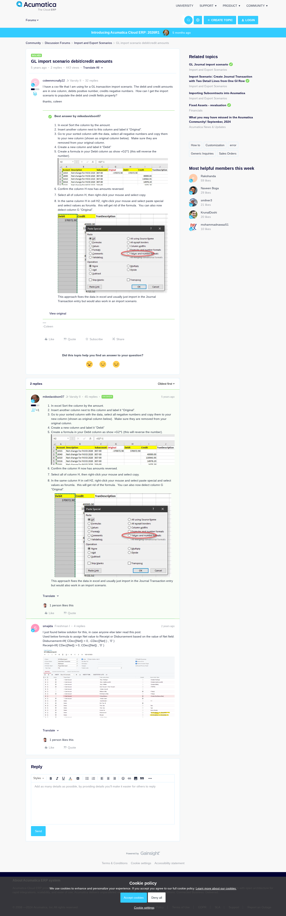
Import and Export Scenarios (93, 43)
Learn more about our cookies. (216, 888)
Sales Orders (227, 153)
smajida (48, 626)
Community (255, 5)
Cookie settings (141, 863)
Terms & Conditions (115, 863)
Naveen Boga (210, 188)
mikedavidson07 (53, 396)
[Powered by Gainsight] (143, 854)
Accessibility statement (169, 863)
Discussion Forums (57, 43)
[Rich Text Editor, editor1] (102, 803)
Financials (195, 110)
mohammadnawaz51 (215, 224)
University (184, 5)
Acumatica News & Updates (207, 127)
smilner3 (206, 200)
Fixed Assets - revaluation (207, 105)
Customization (215, 145)
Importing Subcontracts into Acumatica (217, 93)
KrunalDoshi (209, 212)
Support (207, 5)
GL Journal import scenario (208, 64)
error (233, 145)
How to (195, 145)
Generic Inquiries (202, 153)
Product (230, 5)
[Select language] (198, 20)
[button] (220, 20)
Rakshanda (208, 176)
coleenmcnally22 (54, 80)
